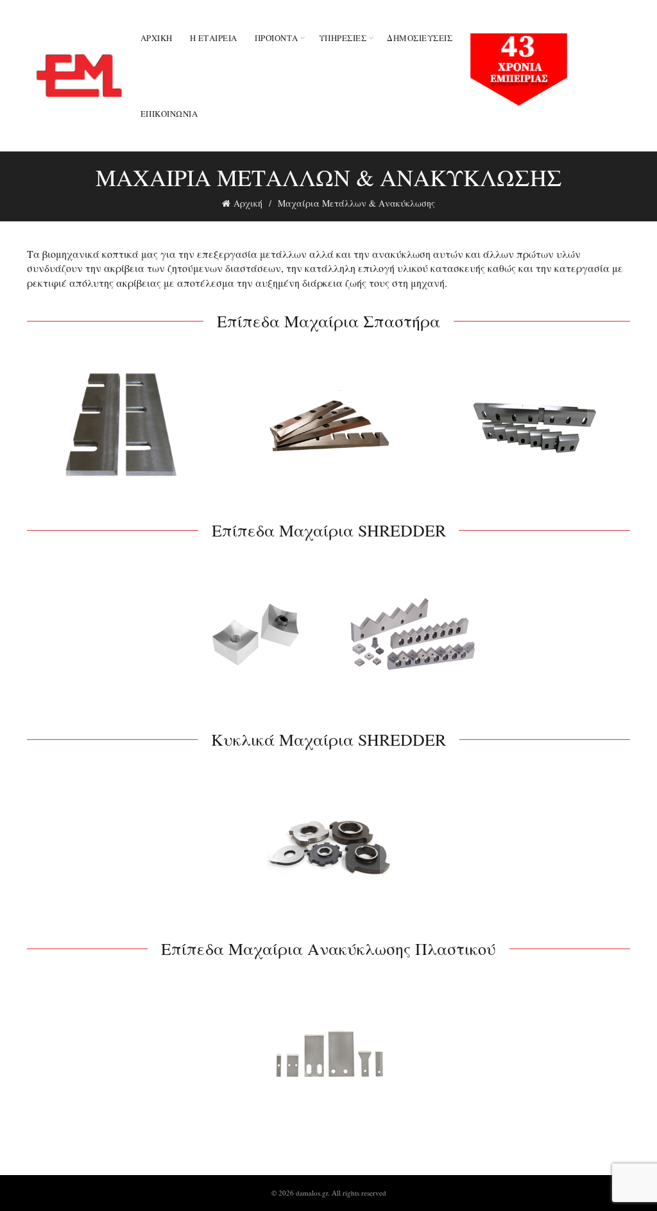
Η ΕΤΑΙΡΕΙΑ (213, 38)
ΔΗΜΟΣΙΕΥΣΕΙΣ (419, 38)
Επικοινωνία (169, 113)
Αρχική (157, 38)
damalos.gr (312, 1193)
